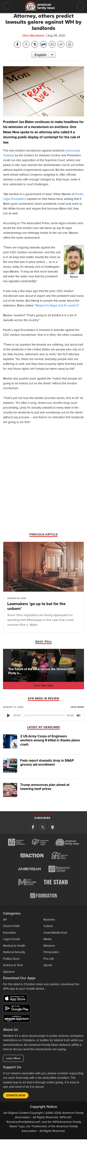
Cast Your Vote (43, 685)
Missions (49, 945)
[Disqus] (43, 479)
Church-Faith (11, 926)
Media (48, 939)
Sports (48, 965)
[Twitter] (42, 827)
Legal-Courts (11, 939)
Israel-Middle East (55, 932)
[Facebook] (33, 827)
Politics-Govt (11, 959)
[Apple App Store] (16, 999)
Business (49, 919)
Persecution (51, 952)
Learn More (13, 1058)
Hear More (77, 707)
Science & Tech (13, 965)
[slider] (43, 715)
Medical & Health (14, 945)
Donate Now (15, 1095)
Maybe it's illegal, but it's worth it (57, 305)
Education (9, 932)
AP (5, 919)
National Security (14, 952)
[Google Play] (17, 1009)
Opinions (9, 972)
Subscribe (42, 818)
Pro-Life (49, 959)
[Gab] (52, 827)
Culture (48, 926)
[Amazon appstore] (16, 1019)
